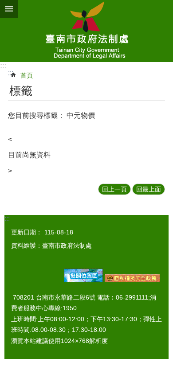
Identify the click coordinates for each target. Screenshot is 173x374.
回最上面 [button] (148, 189)
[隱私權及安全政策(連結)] (132, 280)
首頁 (26, 75)
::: (3, 66)
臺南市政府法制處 (86, 31)
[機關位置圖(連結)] (83, 280)
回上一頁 (114, 189)
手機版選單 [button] (9, 9)
